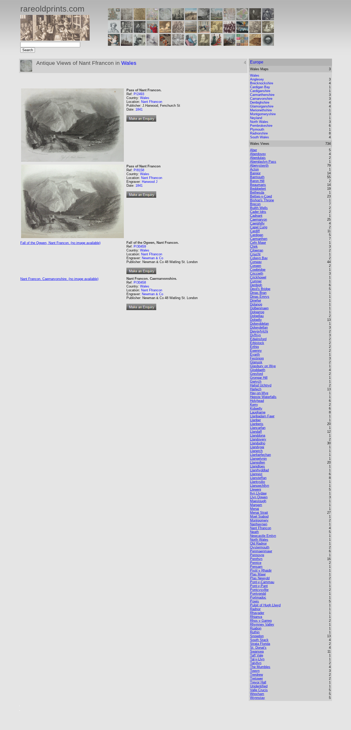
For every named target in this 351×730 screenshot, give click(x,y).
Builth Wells (259, 208)
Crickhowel (258, 277)
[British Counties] (114, 18)
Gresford (256, 374)
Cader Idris (258, 212)
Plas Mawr (258, 574)
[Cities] (191, 18)
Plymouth (257, 129)
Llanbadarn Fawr (262, 416)
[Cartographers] (268, 18)
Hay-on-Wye (259, 393)
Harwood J (150, 182)
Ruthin (255, 632)
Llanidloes (257, 466)
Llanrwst (256, 474)
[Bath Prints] (204, 18)
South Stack (259, 640)
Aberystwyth (259, 165)
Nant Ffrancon (151, 102)
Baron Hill (257, 181)
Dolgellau (257, 316)
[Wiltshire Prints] (217, 18)
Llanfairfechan (260, 455)
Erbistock (257, 343)
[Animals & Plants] (165, 31)
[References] (255, 44)
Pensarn (256, 567)
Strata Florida (260, 644)
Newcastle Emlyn (263, 536)
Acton (254, 169)
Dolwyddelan (259, 324)
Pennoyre (257, 555)
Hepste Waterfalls (263, 397)
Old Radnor (258, 543)
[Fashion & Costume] (217, 44)
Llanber (255, 420)
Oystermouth (259, 547)
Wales (128, 63)
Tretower (256, 678)
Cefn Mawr (258, 243)
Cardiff (255, 231)
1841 (139, 109)
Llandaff (256, 432)
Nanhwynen (258, 524)
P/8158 (139, 170)
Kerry (254, 405)
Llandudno (257, 443)
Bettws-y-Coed (261, 196)
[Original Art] (217, 31)
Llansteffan (258, 478)
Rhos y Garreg (261, 621)
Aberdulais (258, 158)
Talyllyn (255, 663)
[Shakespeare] (204, 44)
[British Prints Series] (127, 18)
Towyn (255, 671)
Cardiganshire (260, 91)
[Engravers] (114, 31)
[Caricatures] (152, 31)
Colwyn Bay (259, 258)
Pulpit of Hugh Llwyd (265, 605)
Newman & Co (152, 258)
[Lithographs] (139, 44)
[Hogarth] (139, 31)
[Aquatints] (127, 44)
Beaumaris (258, 185)
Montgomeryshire (263, 114)
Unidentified (258, 686)
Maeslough (258, 501)
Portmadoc (258, 597)
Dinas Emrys (259, 297)
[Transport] (204, 31)
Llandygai (257, 447)
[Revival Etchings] (152, 44)
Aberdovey (258, 154)
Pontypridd (258, 594)
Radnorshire (259, 133)
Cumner (256, 281)
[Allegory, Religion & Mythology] (178, 44)
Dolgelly (256, 320)
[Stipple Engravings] (114, 44)
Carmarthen (258, 239)
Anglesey (257, 79)
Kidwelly (256, 408)
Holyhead (257, 401)
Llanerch (256, 451)
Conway (256, 262)
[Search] (268, 44)
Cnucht (255, 254)
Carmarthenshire (262, 95)
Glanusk (256, 362)
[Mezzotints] (268, 31)
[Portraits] (178, 31)
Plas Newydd (260, 578)
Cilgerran (256, 250)
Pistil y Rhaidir (261, 570)
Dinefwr (255, 300)
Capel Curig (258, 227)
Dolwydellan (259, 327)
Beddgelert (258, 189)
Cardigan (256, 235)
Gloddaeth (257, 370)
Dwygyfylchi (259, 331)
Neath (254, 532)
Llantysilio (257, 482)
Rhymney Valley (262, 624)
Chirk (254, 246)
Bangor (255, 173)
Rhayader (257, 613)
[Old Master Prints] (255, 31)
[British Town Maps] (152, 18)
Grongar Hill (258, 378)
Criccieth (256, 273)
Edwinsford (258, 339)
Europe (256, 62)
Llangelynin (258, 459)
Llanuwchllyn (259, 486)
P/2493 (139, 94)
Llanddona (257, 435)
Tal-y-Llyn (257, 659)
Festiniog (257, 358)
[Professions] (191, 44)
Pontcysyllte (259, 590)
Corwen (255, 266)
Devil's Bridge (260, 289)
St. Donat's (258, 648)
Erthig (254, 347)
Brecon (255, 204)
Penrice (255, 563)
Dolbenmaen (259, 308)
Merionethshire (261, 110)
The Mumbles (260, 667)
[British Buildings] (178, 18)
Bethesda (257, 192)
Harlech (255, 389)
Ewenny (256, 351)
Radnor (255, 609)
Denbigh (256, 285)
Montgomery (259, 520)
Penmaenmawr (261, 551)
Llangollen (257, 462)
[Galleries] (242, 31)
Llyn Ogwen (258, 497)
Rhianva (256, 617)
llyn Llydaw (258, 493)
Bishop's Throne (262, 200)
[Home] (55, 39)
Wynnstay (257, 698)
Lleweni (255, 489)
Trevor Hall (258, 682)
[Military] (229, 44)
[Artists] (255, 18)
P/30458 (140, 282)
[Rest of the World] (165, 18)
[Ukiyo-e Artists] (165, 44)
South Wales (259, 137)
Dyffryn (255, 335)
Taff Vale (256, 655)
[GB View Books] (242, 44)
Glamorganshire (261, 106)
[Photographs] (229, 31)
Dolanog (256, 304)
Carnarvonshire (261, 99)
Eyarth (255, 354)
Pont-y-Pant (259, 586)
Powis (254, 601)
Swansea (257, 651)
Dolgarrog (257, 312)
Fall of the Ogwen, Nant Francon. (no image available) (60, 243)
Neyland (256, 118)
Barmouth (257, 177)
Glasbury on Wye (263, 366)
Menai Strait (259, 513)
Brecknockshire (261, 83)
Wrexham (257, 694)
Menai (254, 509)
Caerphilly (257, 223)
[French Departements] (242, 18)
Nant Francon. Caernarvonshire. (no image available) (59, 279)
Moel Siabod (259, 516)
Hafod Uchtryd (260, 385)
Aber (253, 150)
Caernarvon (258, 219)
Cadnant (256, 216)
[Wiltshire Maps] (229, 18)
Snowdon (257, 636)
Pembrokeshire (261, 126)
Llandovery (258, 439)
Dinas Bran (258, 293)
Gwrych (255, 381)
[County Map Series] (139, 18)
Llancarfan (257, 428)
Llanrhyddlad (259, 470)
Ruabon (255, 628)
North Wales (259, 122)
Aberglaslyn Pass (263, 162)
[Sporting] (191, 31)
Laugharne (257, 412)
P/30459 (140, 246)
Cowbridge (257, 270)
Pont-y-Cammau (262, 582)
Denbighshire (259, 102)
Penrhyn (256, 559)
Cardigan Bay (260, 87)
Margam (256, 505)
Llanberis (256, 424)
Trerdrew (256, 675)
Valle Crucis (259, 690)
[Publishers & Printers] (127, 31)
